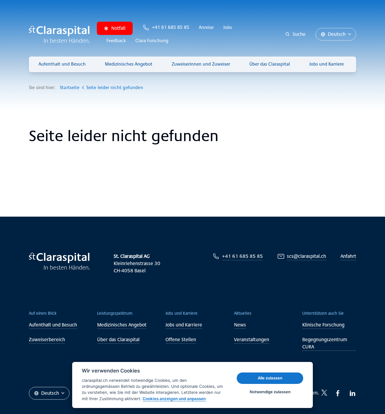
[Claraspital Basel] (59, 34)
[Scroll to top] (367, 396)
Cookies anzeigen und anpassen (174, 398)
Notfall (118, 28)
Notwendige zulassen (270, 391)
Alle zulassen (270, 377)
